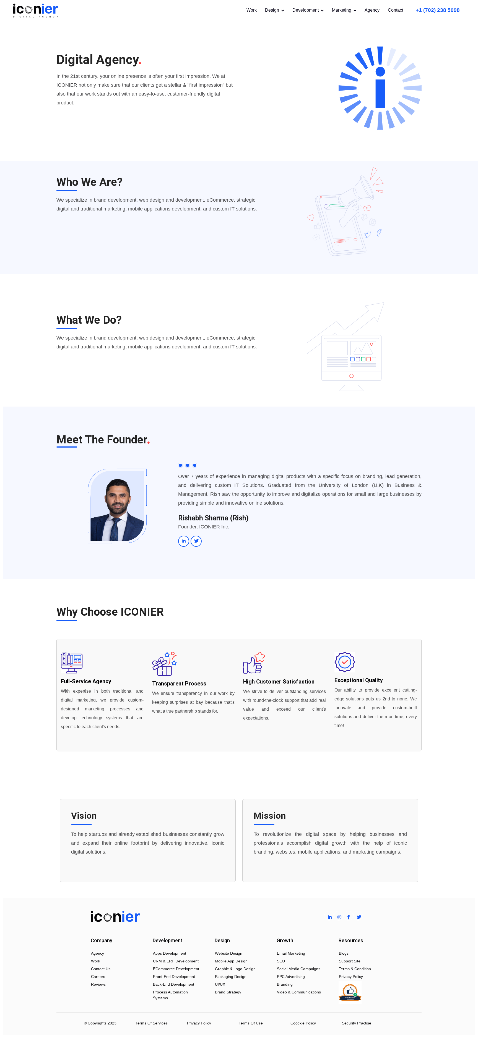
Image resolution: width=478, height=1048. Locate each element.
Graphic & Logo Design (235, 969)
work (95, 961)
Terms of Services (152, 1023)
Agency (372, 10)
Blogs (344, 953)
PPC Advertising (291, 976)
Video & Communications (299, 992)
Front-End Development (174, 976)
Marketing (341, 10)
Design (272, 10)
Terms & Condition (355, 969)
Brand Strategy (228, 992)
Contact (395, 10)
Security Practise (356, 1023)
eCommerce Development (176, 969)
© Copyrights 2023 (100, 1023)
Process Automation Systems (170, 995)
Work (251, 10)
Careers (98, 976)
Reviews (98, 984)
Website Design (228, 953)
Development (305, 10)
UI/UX (220, 984)
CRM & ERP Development (176, 961)
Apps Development (169, 953)
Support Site (349, 961)
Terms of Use (251, 1023)
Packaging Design (230, 976)
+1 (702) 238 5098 (438, 10)
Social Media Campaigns (298, 969)
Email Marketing (291, 953)
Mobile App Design (231, 961)
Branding (285, 984)
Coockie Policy (303, 1023)
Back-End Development (173, 984)
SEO (281, 961)
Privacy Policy (351, 976)
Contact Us (100, 969)
